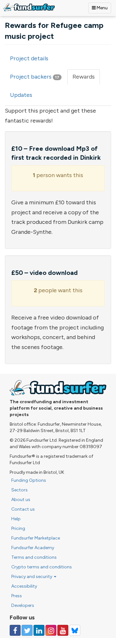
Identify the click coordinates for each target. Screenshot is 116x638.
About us (20, 499)
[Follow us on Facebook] (15, 630)
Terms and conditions (34, 557)
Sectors (19, 490)
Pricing (18, 528)
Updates (21, 94)
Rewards (86, 79)
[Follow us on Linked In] (39, 630)
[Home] (29, 7)
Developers (22, 605)
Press (16, 596)
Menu (102, 8)
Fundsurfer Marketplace (35, 538)
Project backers (34, 76)
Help (16, 519)
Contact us (23, 509)
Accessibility (24, 586)
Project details (29, 58)
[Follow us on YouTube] (62, 630)
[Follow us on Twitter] (27, 630)
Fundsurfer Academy (32, 547)
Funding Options (28, 480)
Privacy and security (32, 576)
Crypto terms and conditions (41, 567)
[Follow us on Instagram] (50, 630)
